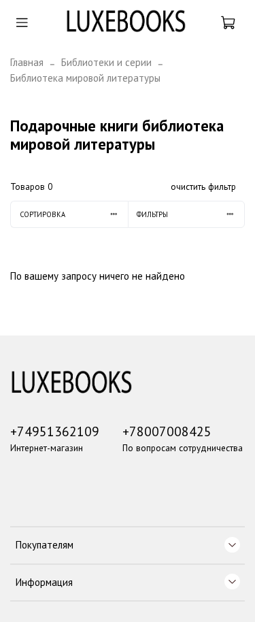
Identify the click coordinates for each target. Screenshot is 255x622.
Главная (27, 62)
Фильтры (152, 214)
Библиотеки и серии (106, 62)
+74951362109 (54, 431)
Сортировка (42, 214)
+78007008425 (166, 431)
